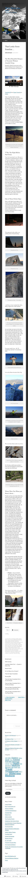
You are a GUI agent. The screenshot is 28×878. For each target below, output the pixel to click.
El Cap (13, 644)
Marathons (8, 766)
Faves (6, 860)
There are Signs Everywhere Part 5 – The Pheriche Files (13, 692)
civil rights (8, 758)
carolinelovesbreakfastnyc (10, 810)
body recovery (13, 642)
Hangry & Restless (9, 808)
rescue (6, 647)
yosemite (11, 653)
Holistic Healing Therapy (10, 832)
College (20, 758)
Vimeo (6, 94)
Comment (17, 726)
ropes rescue (14, 648)
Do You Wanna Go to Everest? (11, 671)
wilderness (12, 652)
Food (11, 763)
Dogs (11, 760)
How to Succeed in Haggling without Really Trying (9, 698)
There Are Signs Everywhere (11, 673)
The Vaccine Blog (9, 826)
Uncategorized (11, 771)
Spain (19, 767)
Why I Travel (10, 639)
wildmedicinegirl (8, 52)
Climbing (13, 638)
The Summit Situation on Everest (12, 744)
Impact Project (8, 804)
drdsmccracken (8, 817)
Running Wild (8, 676)
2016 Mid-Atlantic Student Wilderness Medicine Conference (13, 823)
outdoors (9, 646)
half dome (20, 644)
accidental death (10, 641)
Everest (16, 759)
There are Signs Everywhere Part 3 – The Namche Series (13, 684)
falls (16, 644)
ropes (10, 648)
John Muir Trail (11, 645)
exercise (7, 763)
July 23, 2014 (15, 52)
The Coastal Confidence (10, 844)
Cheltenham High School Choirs (12, 821)
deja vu (10, 644)
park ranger (13, 646)
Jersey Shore (21, 697)
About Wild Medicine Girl (10, 856)
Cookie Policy (5, 872)
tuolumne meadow (14, 651)
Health (20, 638)
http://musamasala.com (10, 806)
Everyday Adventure (12, 761)
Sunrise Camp (11, 649)
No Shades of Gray (9, 739)
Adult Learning (8, 661)
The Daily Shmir (8, 834)
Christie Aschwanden (9, 836)
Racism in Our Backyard (10, 735)
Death (17, 638)
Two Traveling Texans (9, 819)
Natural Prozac (8, 668)
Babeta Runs (8, 814)
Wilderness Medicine (17, 639)
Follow (7, 793)
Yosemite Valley (16, 653)
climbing (7, 644)
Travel (6, 639)
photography (19, 646)
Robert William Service (13, 647)
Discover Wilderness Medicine (11, 858)
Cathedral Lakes (17, 643)
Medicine (16, 765)
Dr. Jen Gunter (8, 840)
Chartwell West (8, 812)
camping (11, 643)
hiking (6, 645)
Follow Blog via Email (10, 780)
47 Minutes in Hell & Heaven (11, 741)
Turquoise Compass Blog (10, 842)
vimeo (8, 652)
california (19, 642)
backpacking (7, 642)
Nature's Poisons (8, 838)
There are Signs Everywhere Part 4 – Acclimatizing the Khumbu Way (13, 688)
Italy (21, 763)
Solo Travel (14, 767)
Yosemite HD (8, 92)
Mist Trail (16, 645)
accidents (17, 641)
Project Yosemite (17, 92)
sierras (18, 648)
